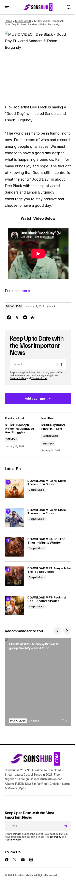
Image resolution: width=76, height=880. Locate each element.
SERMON (11, 439)
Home (8, 20)
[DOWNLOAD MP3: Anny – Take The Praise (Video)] (14, 576)
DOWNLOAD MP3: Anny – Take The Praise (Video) (49, 570)
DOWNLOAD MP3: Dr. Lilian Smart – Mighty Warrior (46, 540)
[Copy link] (33, 318)
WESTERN (48, 443)
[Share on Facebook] (9, 318)
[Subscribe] (61, 364)
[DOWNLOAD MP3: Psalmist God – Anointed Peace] (14, 605)
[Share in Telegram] (25, 318)
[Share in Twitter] (17, 318)
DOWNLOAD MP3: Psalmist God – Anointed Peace (46, 599)
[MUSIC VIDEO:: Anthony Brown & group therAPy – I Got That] (38, 682)
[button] (7, 7)
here (25, 291)
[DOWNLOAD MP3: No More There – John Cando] (14, 488)
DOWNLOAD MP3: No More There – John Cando (46, 482)
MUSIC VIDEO (23, 20)
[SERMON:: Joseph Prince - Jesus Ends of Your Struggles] (21, 434)
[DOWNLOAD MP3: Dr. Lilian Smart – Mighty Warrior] (14, 547)
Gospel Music (50, 435)
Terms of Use (39, 378)
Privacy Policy (18, 378)
